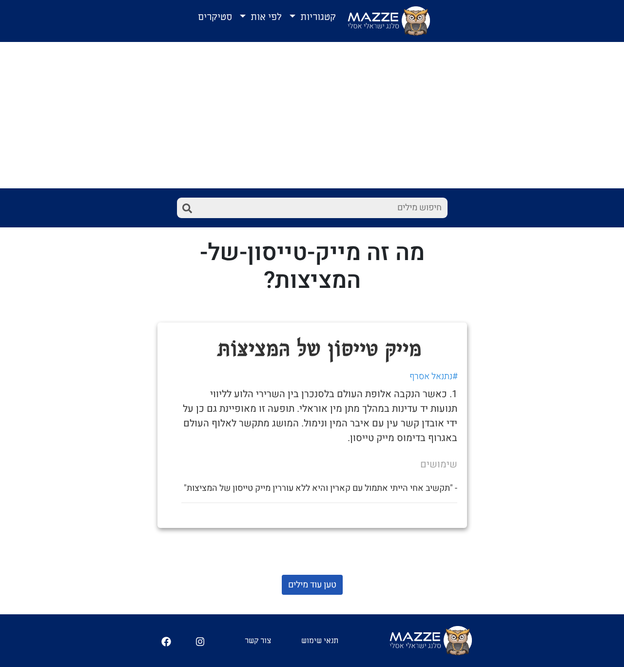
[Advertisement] (312, 115)
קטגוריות (317, 17)
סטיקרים (215, 17)
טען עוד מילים (312, 584)
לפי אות (265, 17)
